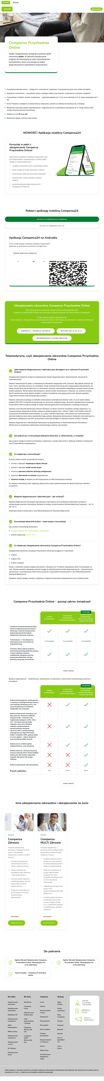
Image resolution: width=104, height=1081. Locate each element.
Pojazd (4, 10)
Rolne (4, 38)
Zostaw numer (16, 57)
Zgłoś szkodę (96, 9)
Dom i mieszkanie (8, 17)
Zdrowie (4, 24)
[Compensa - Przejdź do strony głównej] (7, 9)
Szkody (52, 3)
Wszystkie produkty (17, 73)
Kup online (15, 49)
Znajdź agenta (16, 65)
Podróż (4, 31)
